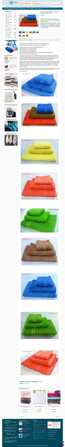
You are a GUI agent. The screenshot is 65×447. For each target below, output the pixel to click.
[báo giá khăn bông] (20, 32)
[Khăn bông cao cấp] (30, 32)
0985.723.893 (8, 434)
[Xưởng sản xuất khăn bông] (23, 35)
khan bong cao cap (46, 25)
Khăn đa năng (8, 27)
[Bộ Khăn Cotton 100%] (27, 32)
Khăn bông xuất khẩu (9, 26)
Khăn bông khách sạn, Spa (9, 17)
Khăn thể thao (45, 21)
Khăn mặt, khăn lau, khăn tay (50, 20)
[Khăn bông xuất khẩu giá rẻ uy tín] (11, 46)
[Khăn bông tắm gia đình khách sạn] (11, 96)
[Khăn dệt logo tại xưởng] (34, 32)
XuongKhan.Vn (26, 383)
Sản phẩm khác (9, 35)
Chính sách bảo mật (51, 434)
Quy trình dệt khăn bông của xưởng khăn (39, 429)
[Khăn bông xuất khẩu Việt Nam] (39, 397)
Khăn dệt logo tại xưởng (46, 26)
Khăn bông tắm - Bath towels (13, 8)
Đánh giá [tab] (30, 39)
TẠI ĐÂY (41, 381)
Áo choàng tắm (9, 13)
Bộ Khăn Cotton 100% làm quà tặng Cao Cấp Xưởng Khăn (50, 24)
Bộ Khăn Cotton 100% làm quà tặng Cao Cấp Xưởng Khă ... (31, 8)
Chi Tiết (26, 411)
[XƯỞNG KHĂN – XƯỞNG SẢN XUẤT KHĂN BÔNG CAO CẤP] (13, 2)
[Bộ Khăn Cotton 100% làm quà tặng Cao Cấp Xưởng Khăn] (29, 20)
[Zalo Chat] (63, 442)
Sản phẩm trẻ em (9, 37)
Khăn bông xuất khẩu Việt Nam (39, 406)
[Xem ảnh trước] (58, 388)
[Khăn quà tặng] (37, 32)
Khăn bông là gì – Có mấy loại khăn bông (39, 431)
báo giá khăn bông (46, 23)
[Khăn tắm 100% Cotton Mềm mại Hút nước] (53, 397)
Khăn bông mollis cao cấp (9, 20)
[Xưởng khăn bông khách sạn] (11, 126)
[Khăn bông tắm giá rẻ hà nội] (11, 140)
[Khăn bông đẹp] (27, 35)
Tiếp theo (57, 416)
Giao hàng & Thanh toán (52, 432)
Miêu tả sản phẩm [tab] (23, 40)
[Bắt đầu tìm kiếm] (59, 3)
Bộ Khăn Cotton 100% (54, 23)
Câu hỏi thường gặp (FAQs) (52, 430)
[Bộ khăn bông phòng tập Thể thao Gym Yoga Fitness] (25, 397)
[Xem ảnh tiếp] (59, 388)
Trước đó (22, 416)
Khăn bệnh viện (9, 15)
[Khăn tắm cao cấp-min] (20, 35)
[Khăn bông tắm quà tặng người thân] (11, 111)
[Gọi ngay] (63, 445)
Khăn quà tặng (54, 26)
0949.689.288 (13, 434)
